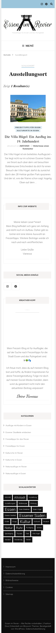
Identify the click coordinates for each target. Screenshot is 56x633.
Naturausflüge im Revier (16, 466)
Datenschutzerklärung (15, 573)
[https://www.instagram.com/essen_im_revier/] (7, 286)
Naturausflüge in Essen (16, 473)
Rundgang (29, 528)
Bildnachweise (12, 580)
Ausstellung (33, 497)
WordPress (20, 629)
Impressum (10, 566)
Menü (30, 45)
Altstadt (19, 497)
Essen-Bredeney (24, 509)
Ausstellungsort (10, 503)
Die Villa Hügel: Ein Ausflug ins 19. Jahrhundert (28, 138)
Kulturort (37, 521)
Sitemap (9, 594)
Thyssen (19, 533)
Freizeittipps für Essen (28, 127)
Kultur (25, 521)
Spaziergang (9, 533)
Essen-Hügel (37, 509)
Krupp (15, 521)
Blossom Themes (31, 626)
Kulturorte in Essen (28, 131)
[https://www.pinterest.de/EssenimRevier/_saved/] (15, 286)
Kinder (7, 521)
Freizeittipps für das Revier (17, 439)
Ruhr (19, 527)
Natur (9, 527)
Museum (46, 521)
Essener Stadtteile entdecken (18, 432)
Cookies (9, 587)
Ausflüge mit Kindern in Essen (19, 425)
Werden (28, 540)
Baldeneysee (23, 503)
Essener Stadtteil (10, 515)
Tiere (27, 533)
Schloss (39, 528)
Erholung (33, 503)
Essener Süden (32, 515)
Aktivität (8, 497)
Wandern (8, 540)
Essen (10, 509)
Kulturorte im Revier (14, 453)
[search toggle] (51, 4)
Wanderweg (18, 540)
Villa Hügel (36, 533)
